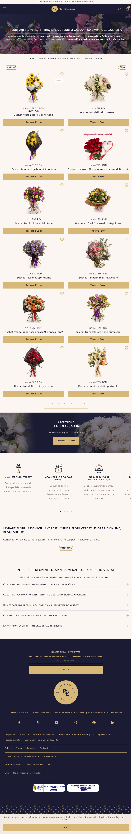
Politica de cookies (34, 765)
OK (66, 827)
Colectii (8, 748)
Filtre (123, 67)
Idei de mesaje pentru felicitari (27, 773)
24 (85, 404)
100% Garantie (30, 757)
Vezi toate (66, 548)
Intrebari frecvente (68, 735)
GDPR (49, 765)
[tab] (60, 511)
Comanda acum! (66, 441)
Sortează (11, 67)
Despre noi (10, 735)
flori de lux (63, 9)
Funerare (31, 748)
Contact (23, 735)
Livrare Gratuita (12, 757)
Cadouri (20, 748)
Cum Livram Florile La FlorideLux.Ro (41, 740)
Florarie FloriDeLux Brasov (42, 735)
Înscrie (66, 670)
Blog (7, 773)
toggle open (4, 8)
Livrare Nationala (48, 757)
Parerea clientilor (13, 740)
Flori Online (45, 748)
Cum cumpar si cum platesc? (94, 735)
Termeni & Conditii (13, 765)
